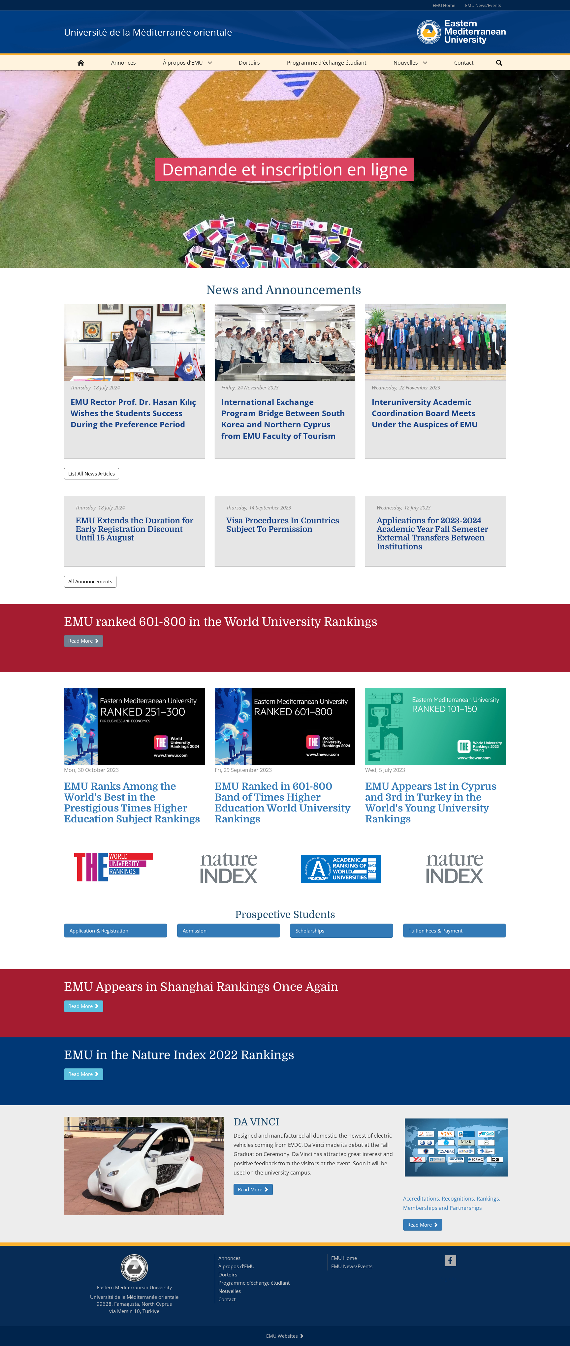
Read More (81, 640)
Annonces (123, 62)
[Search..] (499, 62)
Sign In (448, 1278)
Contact (464, 62)
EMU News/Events (483, 5)
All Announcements (90, 581)
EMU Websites (282, 1336)
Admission (194, 930)
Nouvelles (406, 62)
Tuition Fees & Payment (436, 930)
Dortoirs (249, 62)
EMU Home (444, 5)
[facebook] (450, 1260)
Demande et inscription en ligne (285, 169)
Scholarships (310, 930)
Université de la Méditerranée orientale (148, 32)
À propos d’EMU (183, 62)
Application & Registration (99, 930)
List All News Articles (91, 473)
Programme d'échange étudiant (326, 62)
